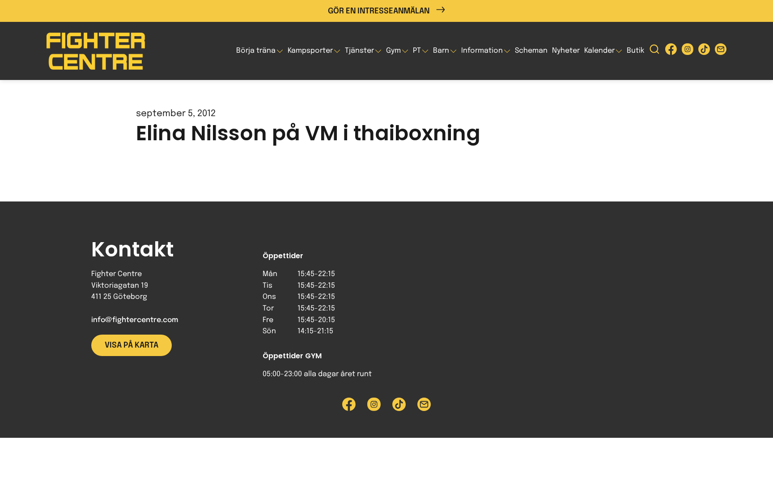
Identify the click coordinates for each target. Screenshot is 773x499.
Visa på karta (131, 345)
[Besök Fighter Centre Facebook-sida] (671, 51)
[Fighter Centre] (96, 51)
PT (417, 51)
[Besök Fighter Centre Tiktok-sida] (704, 51)
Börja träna (256, 51)
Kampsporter (310, 51)
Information (482, 51)
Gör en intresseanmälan (378, 11)
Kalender (599, 51)
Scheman (531, 51)
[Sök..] (654, 51)
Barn (441, 51)
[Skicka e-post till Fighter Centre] (720, 51)
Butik (635, 51)
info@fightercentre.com (134, 320)
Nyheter (566, 51)
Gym (393, 51)
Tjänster (359, 51)
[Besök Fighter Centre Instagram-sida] (687, 51)
